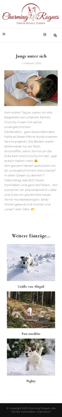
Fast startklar (31, 334)
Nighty (31, 381)
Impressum (44, 411)
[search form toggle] (55, 36)
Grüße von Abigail (31, 287)
